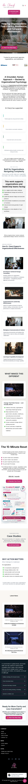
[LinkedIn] (15, 759)
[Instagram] (12, 759)
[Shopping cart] (23, 5)
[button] (25, 5)
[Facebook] (9, 759)
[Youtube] (19, 759)
